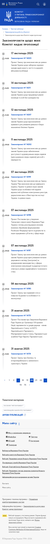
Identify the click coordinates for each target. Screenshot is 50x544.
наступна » (29, 385)
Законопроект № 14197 (21, 251)
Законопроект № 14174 (21, 354)
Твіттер (33, 437)
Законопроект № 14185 (21, 289)
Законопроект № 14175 (21, 316)
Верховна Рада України (27, 22)
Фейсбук (12, 437)
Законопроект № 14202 (21, 145)
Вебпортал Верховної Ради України (15, 451)
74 (20, 385)
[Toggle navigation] (3, 4)
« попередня (4, 380)
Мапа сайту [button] (9, 423)
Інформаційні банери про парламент (18, 410)
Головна (5, 29)
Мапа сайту (6, 488)
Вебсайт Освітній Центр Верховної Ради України (20, 467)
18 (23, 380)
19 (27, 380)
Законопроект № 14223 (21, 58)
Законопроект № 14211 (21, 88)
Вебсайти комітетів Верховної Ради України (18, 455)
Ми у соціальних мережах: (19, 433)
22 (41, 380)
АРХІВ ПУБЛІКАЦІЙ (12, 415)
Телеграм (12, 445)
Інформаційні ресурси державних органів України (20, 477)
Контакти (5, 484)
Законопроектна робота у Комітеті (17, 32)
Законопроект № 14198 (21, 215)
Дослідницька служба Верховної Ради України (19, 463)
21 (36, 380)
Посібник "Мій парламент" (14, 405)
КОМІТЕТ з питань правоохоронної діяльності (29, 15)
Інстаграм (34, 441)
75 (25, 385)
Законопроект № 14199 (21, 177)
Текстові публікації (17, 29)
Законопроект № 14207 (21, 115)
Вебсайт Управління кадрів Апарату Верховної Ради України (24, 459)
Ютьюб (11, 441)
